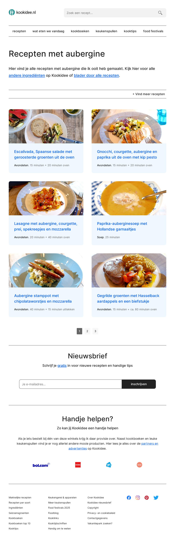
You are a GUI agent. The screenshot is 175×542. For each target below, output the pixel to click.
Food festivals (153, 31)
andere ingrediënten (27, 75)
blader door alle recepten (96, 75)
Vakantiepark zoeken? (100, 523)
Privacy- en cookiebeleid (101, 512)
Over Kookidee (96, 497)
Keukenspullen (106, 31)
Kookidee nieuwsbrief (99, 502)
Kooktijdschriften (57, 523)
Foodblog (53, 512)
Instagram (138, 498)
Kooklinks (53, 518)
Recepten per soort (19, 502)
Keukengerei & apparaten (62, 497)
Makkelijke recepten (20, 497)
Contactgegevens (97, 518)
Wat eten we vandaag (48, 31)
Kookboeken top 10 (19, 523)
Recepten (19, 31)
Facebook (129, 498)
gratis (62, 365)
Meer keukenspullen (59, 502)
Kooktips (130, 31)
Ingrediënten (16, 507)
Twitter (156, 498)
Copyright (93, 507)
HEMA (78, 464)
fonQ (139, 464)
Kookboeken (80, 31)
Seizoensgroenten (19, 512)
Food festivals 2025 (59, 507)
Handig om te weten (59, 528)
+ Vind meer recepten (148, 94)
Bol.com (41, 465)
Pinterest (147, 498)
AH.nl (109, 464)
